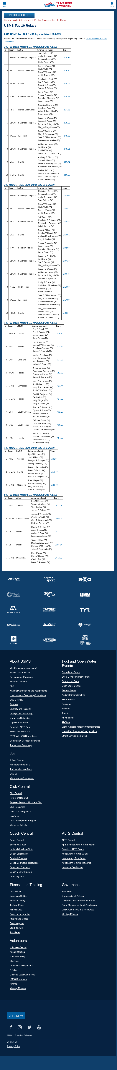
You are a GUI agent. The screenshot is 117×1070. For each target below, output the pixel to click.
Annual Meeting (17, 951)
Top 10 (65, 713)
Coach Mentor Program (21, 871)
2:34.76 (67, 110)
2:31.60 (66, 196)
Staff (12, 686)
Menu (4, 6)
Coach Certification (19, 853)
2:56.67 (67, 175)
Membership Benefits (20, 764)
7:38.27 (60, 425)
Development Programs (21, 676)
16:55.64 (58, 545)
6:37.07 (60, 360)
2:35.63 (67, 123)
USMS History (16, 699)
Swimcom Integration (20, 914)
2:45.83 (67, 136)
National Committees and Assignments (28, 690)
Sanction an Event (70, 681)
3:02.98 (66, 248)
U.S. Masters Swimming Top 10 (44, 20)
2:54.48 (66, 222)
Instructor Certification (72, 867)
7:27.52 (60, 399)
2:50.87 (66, 209)
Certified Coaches (18, 858)
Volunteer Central (18, 947)
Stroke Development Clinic (74, 735)
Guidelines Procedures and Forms (78, 900)
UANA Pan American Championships (79, 731)
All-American (68, 717)
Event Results (68, 699)
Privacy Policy (13, 1046)
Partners (14, 704)
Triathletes (15, 932)
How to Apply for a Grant (74, 858)
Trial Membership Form (21, 769)
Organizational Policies (73, 895)
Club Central (16, 793)
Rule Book (67, 891)
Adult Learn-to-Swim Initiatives (76, 862)
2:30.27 (67, 84)
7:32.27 (60, 412)
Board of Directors (18, 681)
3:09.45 (66, 274)
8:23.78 (54, 485)
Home (6, 20)
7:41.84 (54, 459)
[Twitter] (29, 1027)
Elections (14, 960)
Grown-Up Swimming (20, 717)
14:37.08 (58, 506)
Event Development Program (76, 676)
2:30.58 (67, 97)
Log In (112, 7)
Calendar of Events (71, 672)
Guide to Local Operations (22, 974)
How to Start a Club (19, 797)
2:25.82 (67, 71)
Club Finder (15, 891)
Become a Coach (18, 844)
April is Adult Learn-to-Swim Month (78, 844)
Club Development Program (23, 820)
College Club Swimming (21, 713)
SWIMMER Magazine (20, 731)
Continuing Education (20, 867)
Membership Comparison (22, 778)
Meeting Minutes (70, 914)
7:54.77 (60, 438)
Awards (13, 983)
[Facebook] (10, 1027)
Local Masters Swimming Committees (28, 695)
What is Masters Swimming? (23, 667)
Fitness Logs (16, 909)
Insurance (14, 815)
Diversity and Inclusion (20, 708)
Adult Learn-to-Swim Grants (75, 853)
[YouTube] (39, 1027)
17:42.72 (58, 558)
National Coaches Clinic (21, 849)
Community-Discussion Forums (25, 740)
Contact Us (12, 1041)
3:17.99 (66, 300)
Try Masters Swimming (21, 745)
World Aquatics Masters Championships (81, 726)
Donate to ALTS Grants (21, 726)
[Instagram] (19, 1027)
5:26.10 (60, 334)
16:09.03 (58, 519)
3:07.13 (66, 261)
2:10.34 (67, 58)
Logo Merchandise (19, 722)
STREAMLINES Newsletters (23, 736)
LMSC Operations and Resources (78, 909)
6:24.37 (60, 347)
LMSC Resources (18, 979)
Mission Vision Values (20, 672)
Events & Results (19, 20)
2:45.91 (67, 149)
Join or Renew (17, 760)
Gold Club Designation (20, 811)
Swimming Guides (18, 895)
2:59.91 (66, 235)
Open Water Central (71, 685)
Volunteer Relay (17, 956)
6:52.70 (60, 373)
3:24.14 (66, 313)
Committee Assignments (21, 965)
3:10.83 (66, 287)
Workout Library (17, 900)
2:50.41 (67, 162)
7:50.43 (54, 472)
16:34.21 (58, 532)
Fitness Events (69, 690)
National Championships (73, 694)
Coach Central (17, 840)
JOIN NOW (16, 1016)
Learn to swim (16, 927)
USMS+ (13, 773)
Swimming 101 (17, 923)
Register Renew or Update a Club (26, 802)
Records (66, 708)
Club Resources (17, 806)
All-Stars (66, 722)
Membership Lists (18, 825)
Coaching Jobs (17, 876)
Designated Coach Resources (24, 862)
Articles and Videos (19, 918)
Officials (13, 970)
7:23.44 (60, 386)
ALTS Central (68, 840)
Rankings (66, 703)
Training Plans (16, 905)
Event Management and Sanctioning (79, 905)
